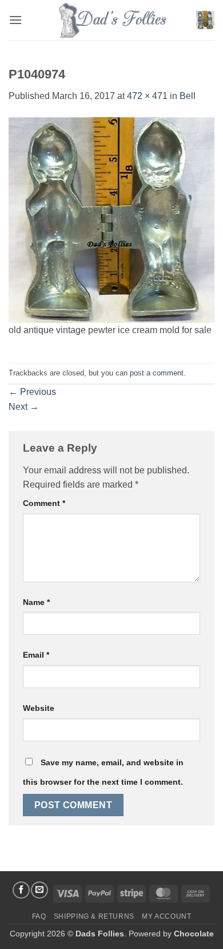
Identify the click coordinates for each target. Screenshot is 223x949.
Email (36, 654)
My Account (166, 916)
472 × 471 (147, 96)
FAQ (39, 916)
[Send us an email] (39, 890)
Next (24, 407)
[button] (15, 20)
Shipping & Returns (94, 916)
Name (36, 602)
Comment (44, 503)
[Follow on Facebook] (21, 890)
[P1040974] (111, 219)
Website (38, 708)
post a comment (157, 373)
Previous (32, 392)
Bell (188, 96)
